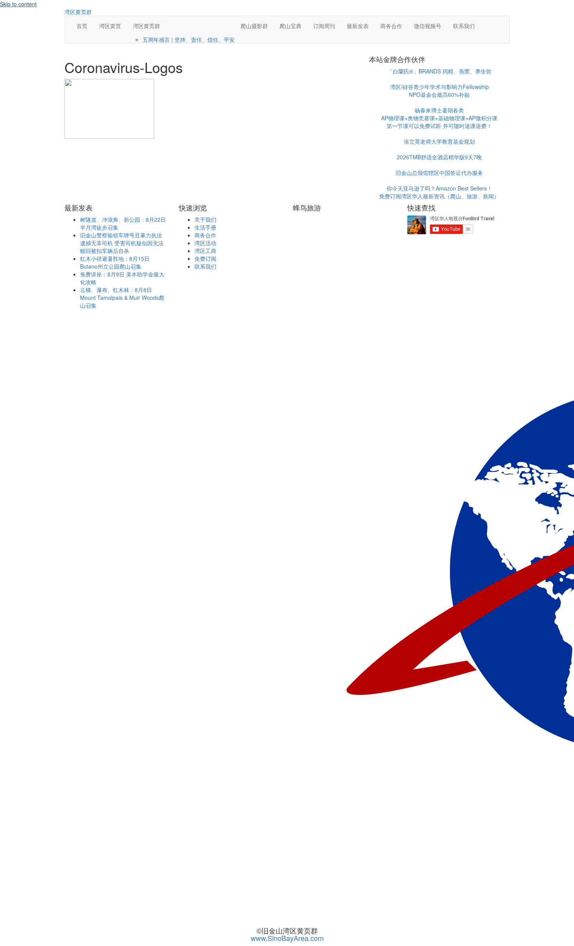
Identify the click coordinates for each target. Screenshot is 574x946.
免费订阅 (205, 258)
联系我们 (464, 26)
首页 (82, 26)
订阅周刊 (324, 26)
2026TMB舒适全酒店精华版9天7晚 (439, 157)
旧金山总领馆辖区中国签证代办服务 (439, 172)
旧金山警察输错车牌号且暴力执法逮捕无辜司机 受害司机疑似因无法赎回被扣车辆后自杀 (122, 243)
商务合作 (391, 26)
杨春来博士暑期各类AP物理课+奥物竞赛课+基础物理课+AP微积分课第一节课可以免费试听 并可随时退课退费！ (439, 118)
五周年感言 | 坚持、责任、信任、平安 (189, 39)
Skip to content (18, 4)
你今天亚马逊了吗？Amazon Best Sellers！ (439, 188)
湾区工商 (205, 251)
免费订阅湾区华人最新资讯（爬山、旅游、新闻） (439, 196)
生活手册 (205, 227)
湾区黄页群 (146, 26)
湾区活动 (205, 243)
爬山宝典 (290, 26)
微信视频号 (427, 26)
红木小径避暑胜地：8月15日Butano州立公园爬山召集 (115, 262)
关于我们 (205, 219)
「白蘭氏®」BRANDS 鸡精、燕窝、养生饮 (439, 71)
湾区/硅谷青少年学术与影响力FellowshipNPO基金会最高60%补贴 (439, 90)
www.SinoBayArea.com (287, 938)
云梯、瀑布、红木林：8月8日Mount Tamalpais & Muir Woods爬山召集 (122, 297)
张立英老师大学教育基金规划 (439, 141)
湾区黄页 (110, 26)
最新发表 (358, 26)
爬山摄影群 (254, 26)
